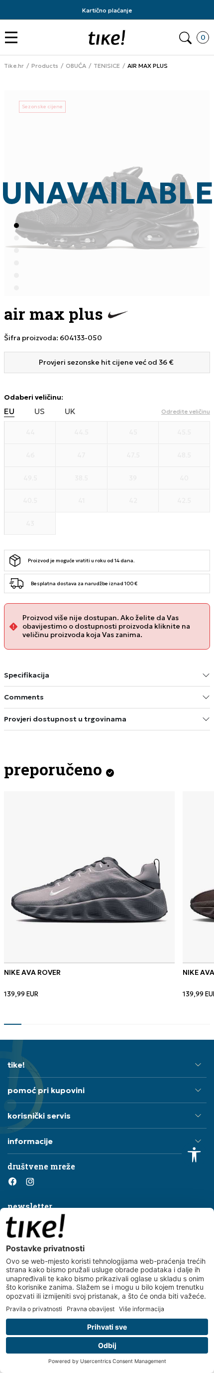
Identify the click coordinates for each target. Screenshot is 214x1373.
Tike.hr (14, 65)
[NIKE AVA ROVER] (89, 876)
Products (44, 65)
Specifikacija (26, 675)
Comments (24, 696)
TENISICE (107, 65)
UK (70, 411)
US (39, 411)
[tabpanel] (89, 894)
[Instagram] (30, 1181)
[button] (13, 37)
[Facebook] (12, 1181)
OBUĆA (76, 65)
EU (9, 411)
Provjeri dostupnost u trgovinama (65, 718)
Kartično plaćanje (107, 10)
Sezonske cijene (42, 106)
